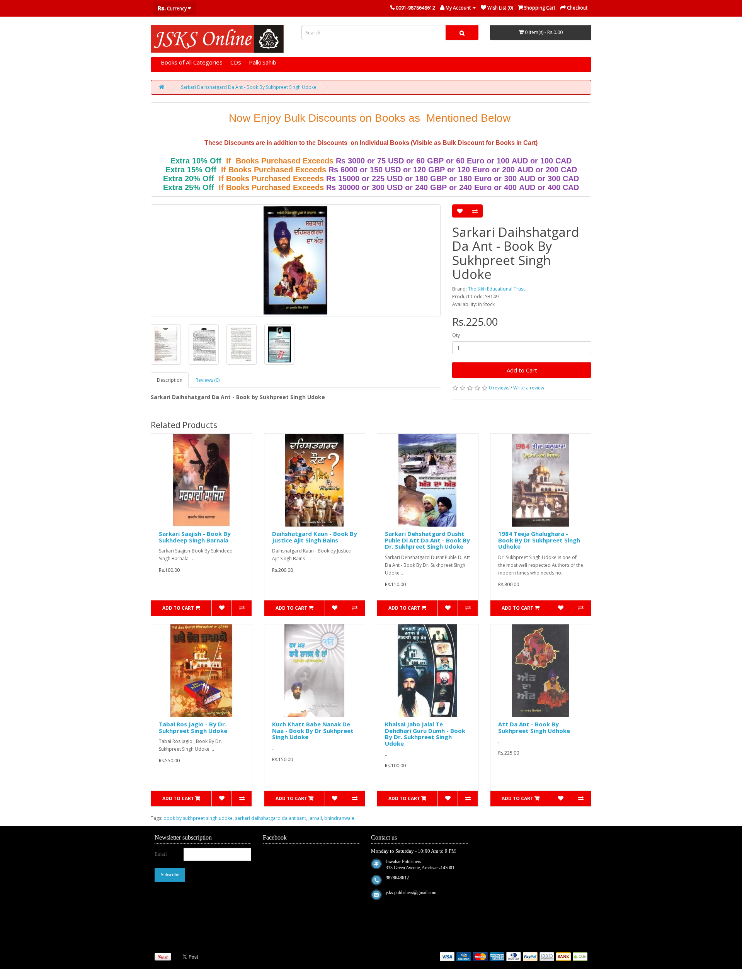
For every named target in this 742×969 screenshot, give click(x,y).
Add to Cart (522, 370)
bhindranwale (339, 818)
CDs (235, 62)
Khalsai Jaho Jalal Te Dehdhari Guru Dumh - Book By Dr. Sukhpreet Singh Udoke (425, 733)
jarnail (315, 818)
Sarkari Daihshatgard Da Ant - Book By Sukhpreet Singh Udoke (249, 87)
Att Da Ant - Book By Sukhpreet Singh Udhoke (534, 727)
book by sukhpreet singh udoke (198, 818)
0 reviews (499, 387)
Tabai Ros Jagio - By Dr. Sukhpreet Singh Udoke (193, 727)
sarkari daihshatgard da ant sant (270, 818)
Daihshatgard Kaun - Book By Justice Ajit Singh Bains (314, 537)
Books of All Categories (192, 62)
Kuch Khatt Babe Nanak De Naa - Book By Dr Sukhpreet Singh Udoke (313, 730)
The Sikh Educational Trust (496, 289)
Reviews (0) (208, 380)
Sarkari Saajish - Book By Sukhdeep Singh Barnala (195, 537)
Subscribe (170, 874)
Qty (456, 335)
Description (169, 380)
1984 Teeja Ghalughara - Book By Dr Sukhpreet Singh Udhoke (539, 540)
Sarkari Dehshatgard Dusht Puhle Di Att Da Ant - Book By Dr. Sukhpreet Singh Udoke (427, 540)
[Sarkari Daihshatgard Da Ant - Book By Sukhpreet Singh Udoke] (296, 260)
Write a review (528, 387)
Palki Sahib (262, 62)
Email (161, 854)
